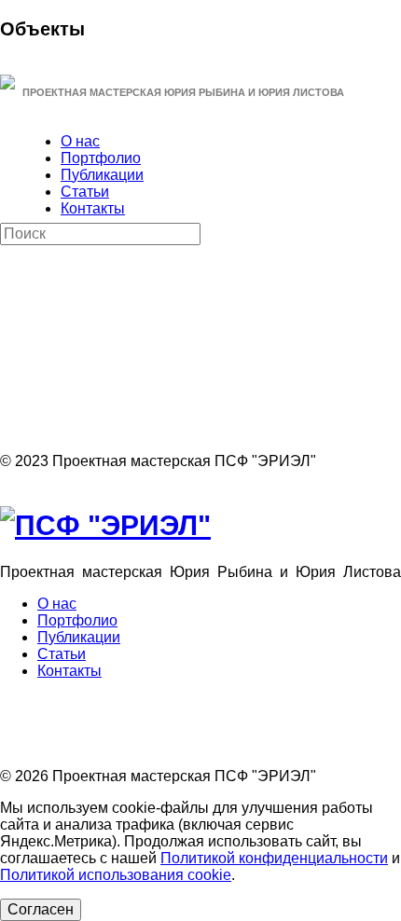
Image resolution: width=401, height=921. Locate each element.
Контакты (93, 208)
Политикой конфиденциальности (274, 858)
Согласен (40, 909)
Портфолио (101, 158)
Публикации (102, 175)
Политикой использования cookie (115, 875)
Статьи (85, 191)
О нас (80, 141)
